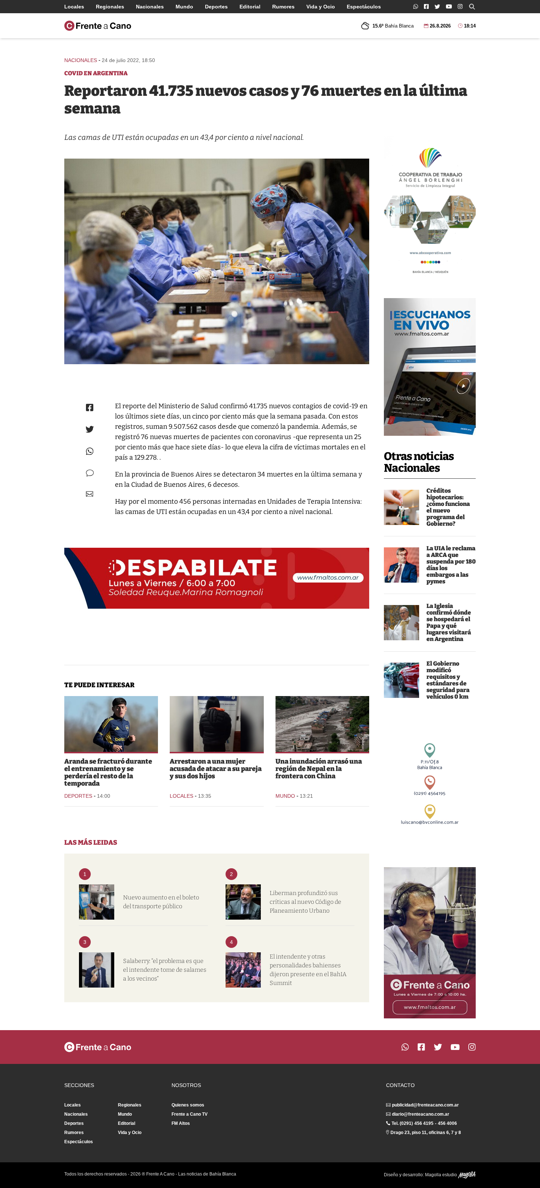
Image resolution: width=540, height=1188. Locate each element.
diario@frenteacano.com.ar (420, 1114)
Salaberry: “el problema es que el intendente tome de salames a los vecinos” (164, 969)
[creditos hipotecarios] (401, 507)
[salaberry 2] (96, 970)
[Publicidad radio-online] (430, 367)
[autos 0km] (401, 680)
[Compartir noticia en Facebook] (89, 407)
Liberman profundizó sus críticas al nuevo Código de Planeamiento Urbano (305, 902)
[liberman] (243, 902)
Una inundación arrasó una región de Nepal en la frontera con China (319, 768)
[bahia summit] (243, 970)
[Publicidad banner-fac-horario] (430, 942)
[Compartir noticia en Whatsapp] (90, 451)
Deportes (216, 7)
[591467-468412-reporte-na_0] (216, 261)
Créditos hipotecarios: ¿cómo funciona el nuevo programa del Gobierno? (448, 507)
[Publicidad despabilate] (216, 578)
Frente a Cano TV (190, 1114)
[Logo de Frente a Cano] (97, 26)
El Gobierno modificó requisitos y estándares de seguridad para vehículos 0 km (447, 680)
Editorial (250, 7)
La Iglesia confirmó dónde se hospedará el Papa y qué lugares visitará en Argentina (448, 622)
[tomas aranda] (111, 724)
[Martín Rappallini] (401, 565)
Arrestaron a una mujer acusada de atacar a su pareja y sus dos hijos (216, 768)
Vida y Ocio (320, 7)
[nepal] (322, 724)
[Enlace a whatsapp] (415, 6)
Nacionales (150, 7)
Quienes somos (188, 1105)
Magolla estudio (441, 1174)
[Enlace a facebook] (426, 6)
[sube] (96, 902)
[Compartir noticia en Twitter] (90, 429)
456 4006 (447, 1123)
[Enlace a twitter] (437, 6)
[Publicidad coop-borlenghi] (430, 207)
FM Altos (181, 1123)
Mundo (184, 7)
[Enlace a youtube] (449, 6)
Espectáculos (364, 7)
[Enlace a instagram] (460, 6)
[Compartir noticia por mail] (89, 494)
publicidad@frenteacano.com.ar (425, 1105)
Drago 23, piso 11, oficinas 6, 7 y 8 (425, 1132)
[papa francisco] (401, 622)
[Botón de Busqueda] (472, 6)
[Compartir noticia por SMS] (90, 473)
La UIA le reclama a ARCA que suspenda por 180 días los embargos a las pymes (451, 565)
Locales (74, 7)
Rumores (283, 7)
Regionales (110, 7)
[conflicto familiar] (216, 724)
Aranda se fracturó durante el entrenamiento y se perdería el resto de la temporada (108, 772)
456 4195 (423, 1123)
